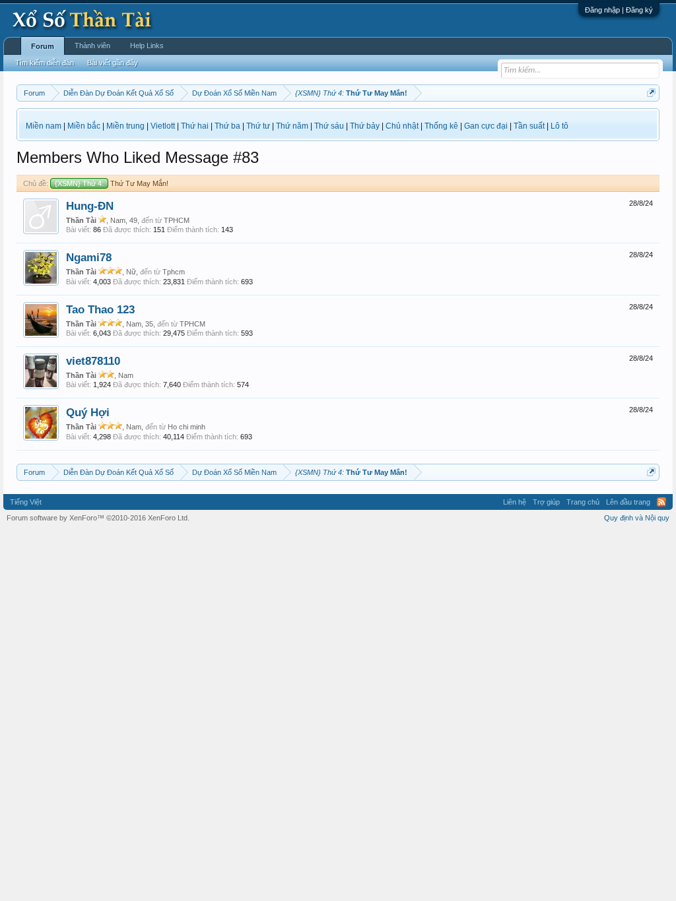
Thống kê (441, 126)
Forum (42, 46)
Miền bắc (83, 126)
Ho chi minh (186, 427)
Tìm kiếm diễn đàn (44, 63)
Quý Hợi (88, 412)
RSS (661, 502)
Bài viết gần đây (112, 63)
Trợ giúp (546, 502)
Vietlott (163, 126)
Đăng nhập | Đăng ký (619, 10)
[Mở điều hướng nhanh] (651, 92)
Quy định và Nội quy (636, 518)
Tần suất (529, 126)
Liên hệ (514, 502)
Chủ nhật (402, 126)
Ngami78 (89, 257)
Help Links (147, 45)
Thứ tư (258, 126)
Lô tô (559, 126)
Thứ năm (292, 126)
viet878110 (93, 360)
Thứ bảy (365, 126)
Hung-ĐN (90, 205)
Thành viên (92, 45)
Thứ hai (195, 126)
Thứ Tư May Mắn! (111, 183)
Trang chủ (582, 502)
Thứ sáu (329, 126)
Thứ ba (227, 126)
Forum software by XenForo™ (98, 518)
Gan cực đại (486, 126)
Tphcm (173, 272)
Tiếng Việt (26, 502)
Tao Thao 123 (100, 309)
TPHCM (176, 220)
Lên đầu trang (628, 502)
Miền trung (125, 126)
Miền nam (43, 126)
